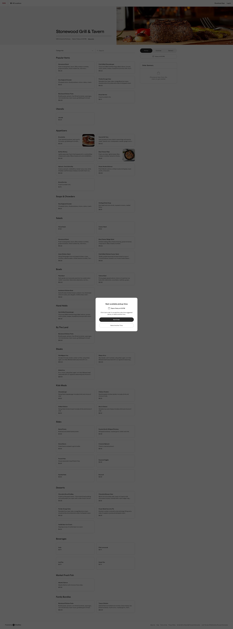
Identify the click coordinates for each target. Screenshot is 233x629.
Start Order (116, 319)
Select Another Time (116, 325)
